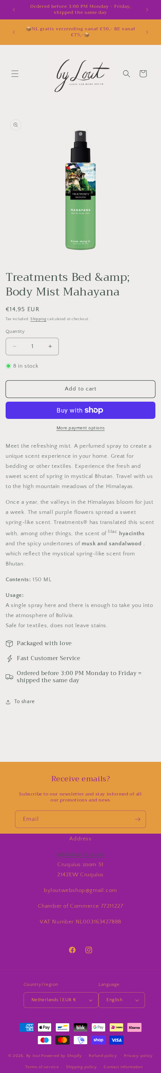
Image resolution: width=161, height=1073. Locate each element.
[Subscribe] (137, 819)
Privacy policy (138, 1056)
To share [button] (24, 702)
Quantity (15, 331)
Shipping (38, 319)
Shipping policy (81, 1067)
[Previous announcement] (14, 9)
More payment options (81, 428)
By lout (33, 1055)
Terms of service (42, 1067)
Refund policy (103, 1056)
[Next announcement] (147, 9)
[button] (15, 73)
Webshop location (81, 854)
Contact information (123, 1067)
